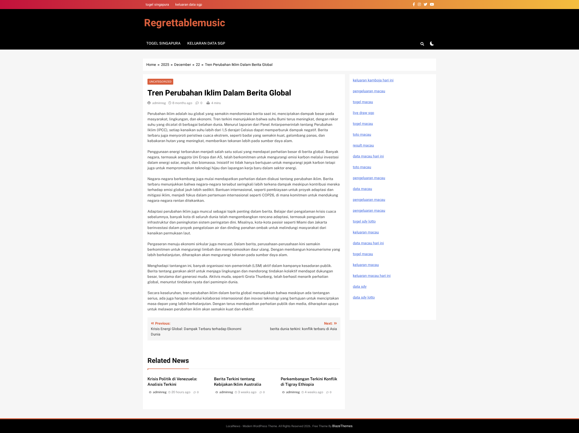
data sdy (360, 286)
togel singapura (157, 4)
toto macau (362, 134)
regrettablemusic (184, 23)
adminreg (159, 103)
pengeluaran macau (369, 199)
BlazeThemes (342, 426)
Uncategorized (160, 81)
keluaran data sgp (188, 4)
